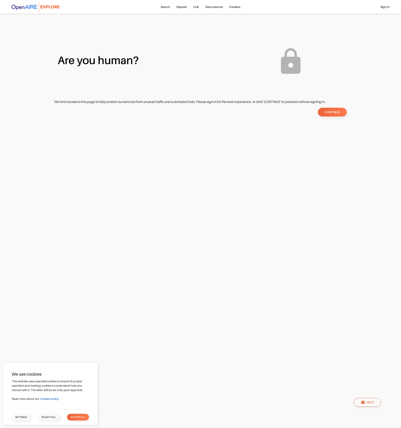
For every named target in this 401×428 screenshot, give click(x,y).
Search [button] (165, 7)
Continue (332, 112)
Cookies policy (49, 398)
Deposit (181, 7)
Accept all (78, 417)
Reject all (49, 417)
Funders (234, 7)
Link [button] (196, 7)
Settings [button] (21, 417)
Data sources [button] (214, 7)
